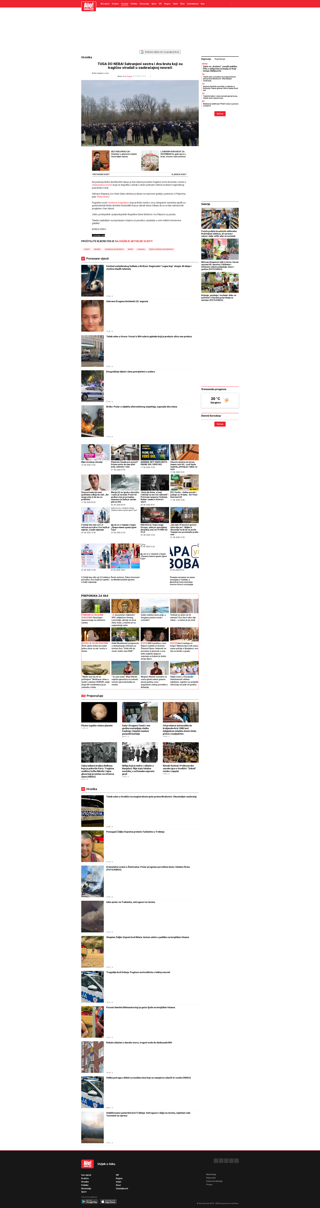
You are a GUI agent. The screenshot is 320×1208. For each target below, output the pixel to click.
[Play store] (89, 1201)
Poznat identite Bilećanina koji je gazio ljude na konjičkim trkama (140, 1007)
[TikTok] (226, 1160)
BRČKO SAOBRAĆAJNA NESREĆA (161, 249)
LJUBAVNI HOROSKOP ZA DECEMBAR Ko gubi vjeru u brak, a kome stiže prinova (173, 154)
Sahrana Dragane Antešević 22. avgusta (127, 301)
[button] (155, 76)
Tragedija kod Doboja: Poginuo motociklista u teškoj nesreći (138, 972)
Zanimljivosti (192, 4)
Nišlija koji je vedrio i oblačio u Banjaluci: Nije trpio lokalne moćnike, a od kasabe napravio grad (138, 769)
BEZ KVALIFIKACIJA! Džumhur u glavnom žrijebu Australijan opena (124, 154)
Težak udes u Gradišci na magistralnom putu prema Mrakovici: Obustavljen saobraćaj (151, 796)
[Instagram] (231, 1160)
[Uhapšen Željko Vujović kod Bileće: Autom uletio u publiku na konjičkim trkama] (92, 952)
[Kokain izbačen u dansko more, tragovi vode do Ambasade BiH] (92, 1057)
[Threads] (221, 1160)
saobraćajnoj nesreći (102, 185)
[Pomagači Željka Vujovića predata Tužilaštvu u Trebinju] (92, 846)
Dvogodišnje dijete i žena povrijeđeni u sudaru (130, 371)
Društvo (115, 4)
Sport (154, 4)
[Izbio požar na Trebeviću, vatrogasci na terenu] (92, 917)
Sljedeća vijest (179, 174)
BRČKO (130, 249)
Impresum (211, 1178)
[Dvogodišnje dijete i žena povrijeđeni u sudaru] (92, 386)
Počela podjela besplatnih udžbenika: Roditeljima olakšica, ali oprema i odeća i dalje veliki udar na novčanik (219, 233)
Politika (134, 4)
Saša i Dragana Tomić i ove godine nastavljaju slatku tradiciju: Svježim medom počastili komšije (136, 729)
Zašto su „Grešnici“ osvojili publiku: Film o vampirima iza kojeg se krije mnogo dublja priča (220, 68)
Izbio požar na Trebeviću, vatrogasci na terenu (130, 902)
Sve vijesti (105, 4)
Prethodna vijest (101, 174)
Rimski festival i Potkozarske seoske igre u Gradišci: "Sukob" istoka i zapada (179, 768)
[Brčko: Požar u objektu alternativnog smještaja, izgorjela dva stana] (92, 421)
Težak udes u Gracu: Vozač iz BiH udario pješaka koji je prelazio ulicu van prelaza (149, 336)
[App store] (108, 1201)
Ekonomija (144, 4)
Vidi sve (220, 114)
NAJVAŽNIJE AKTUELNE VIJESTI (133, 241)
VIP (160, 4)
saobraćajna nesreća (114, 249)
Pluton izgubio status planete (96, 725)
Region (167, 4)
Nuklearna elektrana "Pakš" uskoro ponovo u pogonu (220, 105)
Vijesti (87, 249)
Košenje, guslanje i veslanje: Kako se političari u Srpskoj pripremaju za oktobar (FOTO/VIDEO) (218, 297)
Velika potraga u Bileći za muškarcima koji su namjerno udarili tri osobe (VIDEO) (148, 1077)
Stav (202, 4)
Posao (209, 1184)
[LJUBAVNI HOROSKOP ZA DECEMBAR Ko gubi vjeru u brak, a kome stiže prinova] (150, 160)
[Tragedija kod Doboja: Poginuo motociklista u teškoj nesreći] (92, 987)
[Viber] (236, 1160)
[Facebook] (216, 1160)
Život (182, 4)
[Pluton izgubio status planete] (99, 712)
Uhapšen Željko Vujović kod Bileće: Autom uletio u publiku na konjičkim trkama (147, 937)
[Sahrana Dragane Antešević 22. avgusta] (92, 316)
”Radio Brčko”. (103, 196)
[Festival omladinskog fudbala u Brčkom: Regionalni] (92, 281)
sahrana (141, 249)
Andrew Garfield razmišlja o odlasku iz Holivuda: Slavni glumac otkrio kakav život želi (220, 88)
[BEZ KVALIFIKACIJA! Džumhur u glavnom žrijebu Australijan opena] (101, 160)
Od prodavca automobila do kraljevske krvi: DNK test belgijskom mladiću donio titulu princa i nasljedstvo (179, 729)
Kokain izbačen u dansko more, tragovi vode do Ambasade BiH (139, 1042)
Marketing (211, 1174)
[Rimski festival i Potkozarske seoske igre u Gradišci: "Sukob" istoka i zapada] (181, 752)
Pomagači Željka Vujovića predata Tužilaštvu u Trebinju (135, 831)
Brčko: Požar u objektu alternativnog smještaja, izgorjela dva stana (141, 406)
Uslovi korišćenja (214, 1181)
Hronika (124, 4)
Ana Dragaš (127, 76)
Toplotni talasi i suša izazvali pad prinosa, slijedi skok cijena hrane (220, 97)
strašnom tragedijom (118, 202)
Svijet (175, 4)
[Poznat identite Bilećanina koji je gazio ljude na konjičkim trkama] (92, 1022)
